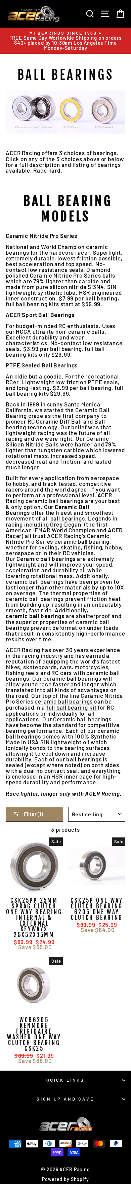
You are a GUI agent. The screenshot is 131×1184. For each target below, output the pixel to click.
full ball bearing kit (71, 708)
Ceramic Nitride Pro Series (41, 236)
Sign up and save (65, 1099)
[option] (65, 40)
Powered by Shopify (65, 1179)
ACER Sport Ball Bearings (40, 315)
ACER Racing (23, 153)
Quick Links (65, 1080)
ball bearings (67, 518)
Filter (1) (33, 814)
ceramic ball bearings (55, 501)
